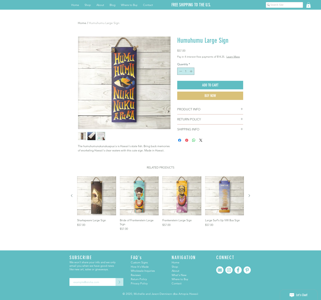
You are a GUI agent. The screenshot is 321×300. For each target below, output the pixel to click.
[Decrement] (180, 71)
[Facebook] (238, 270)
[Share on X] (201, 140)
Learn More (233, 56)
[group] (160, 203)
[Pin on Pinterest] (186, 140)
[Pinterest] (247, 270)
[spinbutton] (186, 71)
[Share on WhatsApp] (194, 140)
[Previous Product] (71, 195)
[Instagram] (229, 270)
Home (82, 23)
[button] (308, 5)
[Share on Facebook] (179, 140)
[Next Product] (249, 195)
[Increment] (191, 71)
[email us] (219, 270)
